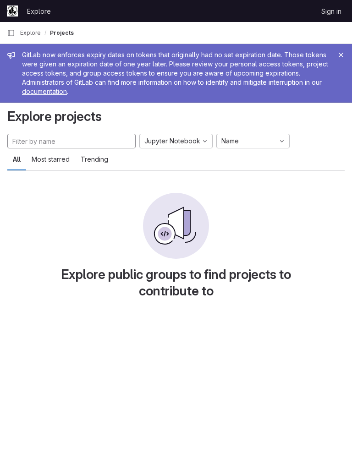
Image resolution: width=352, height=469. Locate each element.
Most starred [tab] (51, 159)
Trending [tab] (94, 159)
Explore (39, 11)
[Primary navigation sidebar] (11, 33)
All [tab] (17, 159)
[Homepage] (12, 11)
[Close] (341, 54)
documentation (44, 91)
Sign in (331, 11)
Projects (62, 32)
